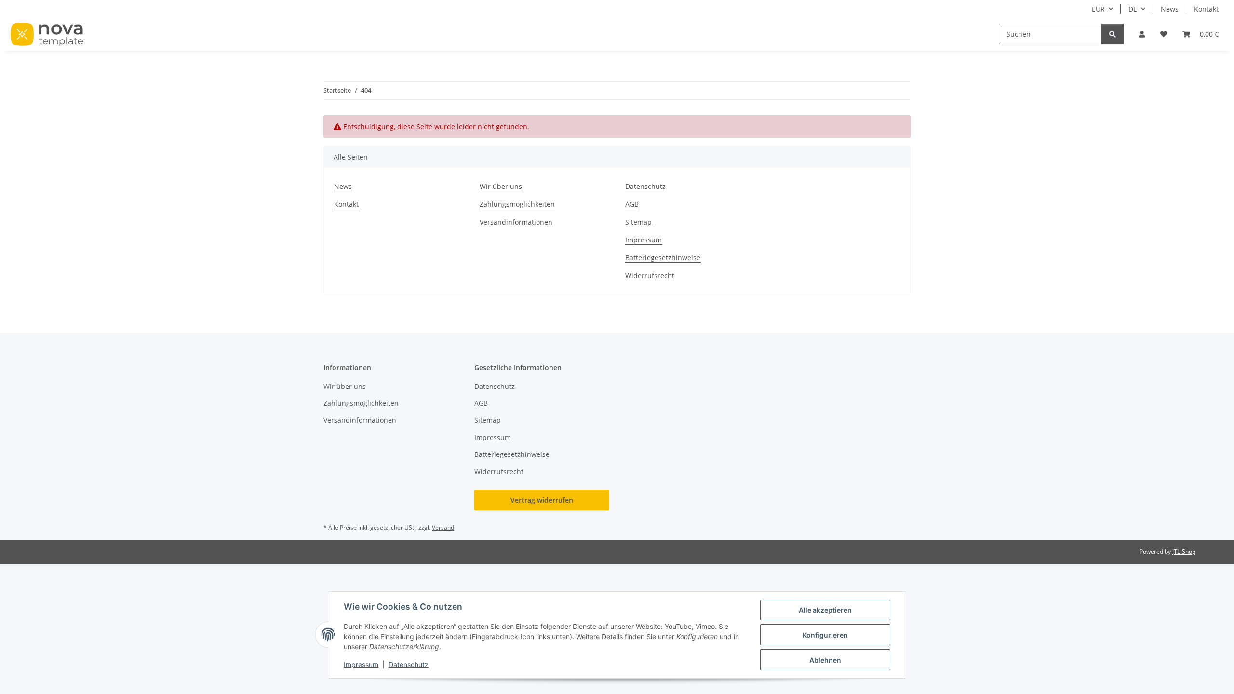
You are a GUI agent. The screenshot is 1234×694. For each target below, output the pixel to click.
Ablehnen (825, 660)
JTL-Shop (1183, 551)
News (1170, 8)
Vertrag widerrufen (541, 500)
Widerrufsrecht (649, 275)
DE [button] (1132, 8)
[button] (1142, 34)
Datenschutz (409, 664)
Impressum (361, 664)
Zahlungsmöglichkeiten (517, 204)
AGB (632, 204)
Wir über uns (501, 186)
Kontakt (1206, 8)
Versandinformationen (516, 222)
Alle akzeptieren (825, 610)
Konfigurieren (825, 635)
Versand (443, 527)
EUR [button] (1098, 8)
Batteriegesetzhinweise (662, 257)
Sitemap (638, 222)
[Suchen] (1112, 34)
